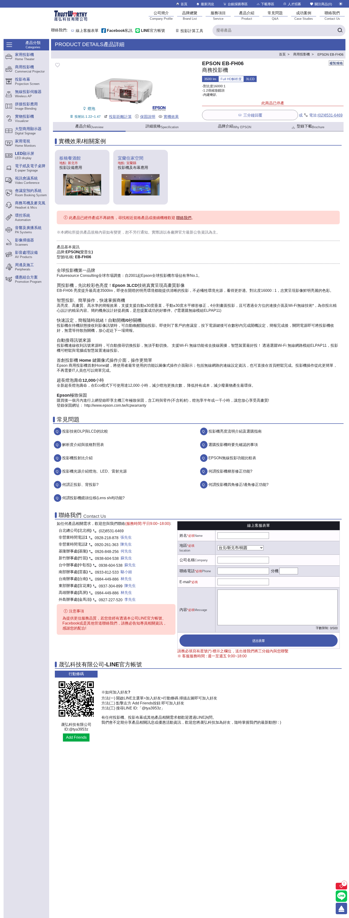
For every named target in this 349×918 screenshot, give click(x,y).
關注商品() (323, 4)
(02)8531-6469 (330, 115)
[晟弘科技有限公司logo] (70, 21)
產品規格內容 (94, 232)
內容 (183, 610)
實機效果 (171, 117)
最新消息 (207, 4)
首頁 (184, 4)
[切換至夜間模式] (341, 4)
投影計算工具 (191, 31)
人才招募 (294, 4)
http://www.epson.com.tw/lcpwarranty (115, 405)
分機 (274, 571)
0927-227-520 (111, 600)
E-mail (184, 582)
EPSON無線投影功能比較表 (232, 458)
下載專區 (267, 4)
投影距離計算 (120, 117)
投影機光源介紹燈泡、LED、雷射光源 (94, 471)
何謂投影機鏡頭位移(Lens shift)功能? (93, 498)
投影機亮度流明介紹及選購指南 (235, 431)
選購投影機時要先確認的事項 (233, 445)
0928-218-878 (106, 538)
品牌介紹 (234, 126)
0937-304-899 (111, 586)
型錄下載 (310, 126)
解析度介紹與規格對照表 (83, 445)
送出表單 (258, 641)
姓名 (183, 535)
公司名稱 (187, 560)
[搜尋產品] (339, 30)
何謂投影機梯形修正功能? (230, 471)
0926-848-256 (107, 552)
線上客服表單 (87, 31)
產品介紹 (89, 126)
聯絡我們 (183, 218)
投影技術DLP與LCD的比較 (85, 431)
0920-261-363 (106, 545)
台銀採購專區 (238, 4)
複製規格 (336, 63)
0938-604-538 (107, 559)
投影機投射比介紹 (77, 458)
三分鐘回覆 (252, 115)
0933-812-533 (107, 572)
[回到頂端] (341, 908)
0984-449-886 (107, 579)
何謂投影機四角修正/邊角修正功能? (238, 485)
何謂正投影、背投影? (80, 485)
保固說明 (147, 117)
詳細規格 (162, 126)
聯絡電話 (187, 571)
